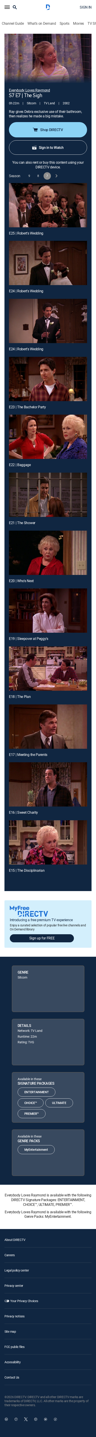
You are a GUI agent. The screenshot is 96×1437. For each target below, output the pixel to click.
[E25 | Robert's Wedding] (48, 205)
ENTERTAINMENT (36, 1092)
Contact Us (11, 1377)
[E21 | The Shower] (48, 495)
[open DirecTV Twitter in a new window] (26, 1419)
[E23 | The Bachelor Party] (48, 379)
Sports (64, 23)
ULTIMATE (59, 1103)
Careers (9, 1255)
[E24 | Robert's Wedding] (48, 263)
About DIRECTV (14, 1240)
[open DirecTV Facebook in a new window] (16, 1419)
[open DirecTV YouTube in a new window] (45, 1419)
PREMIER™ (31, 1113)
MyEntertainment (36, 1149)
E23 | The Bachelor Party (27, 407)
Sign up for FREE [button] (42, 938)
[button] (7, 7)
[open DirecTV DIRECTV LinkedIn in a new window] (6, 1419)
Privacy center (13, 1285)
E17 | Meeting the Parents (28, 754)
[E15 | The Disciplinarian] (48, 842)
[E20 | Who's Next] (48, 553)
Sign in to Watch (51, 147)
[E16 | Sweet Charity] (48, 784)
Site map (10, 1331)
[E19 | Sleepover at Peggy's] (48, 610)
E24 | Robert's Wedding (26, 290)
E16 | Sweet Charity (23, 812)
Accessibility (12, 1362)
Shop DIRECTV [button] (51, 129)
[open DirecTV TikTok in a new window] (55, 1419)
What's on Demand (41, 23)
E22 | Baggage (20, 464)
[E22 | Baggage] (48, 437)
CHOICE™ (30, 1103)
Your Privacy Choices (24, 1301)
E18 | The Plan (20, 696)
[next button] (56, 176)
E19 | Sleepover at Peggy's (28, 638)
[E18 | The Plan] (48, 668)
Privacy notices (14, 1316)
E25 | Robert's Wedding (26, 233)
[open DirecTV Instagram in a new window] (36, 1419)
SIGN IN (86, 7)
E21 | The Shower (22, 522)
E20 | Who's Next (21, 580)
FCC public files (14, 1347)
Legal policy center (16, 1270)
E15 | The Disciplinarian (26, 870)
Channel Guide (13, 23)
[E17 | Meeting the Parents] (48, 726)
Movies (78, 23)
